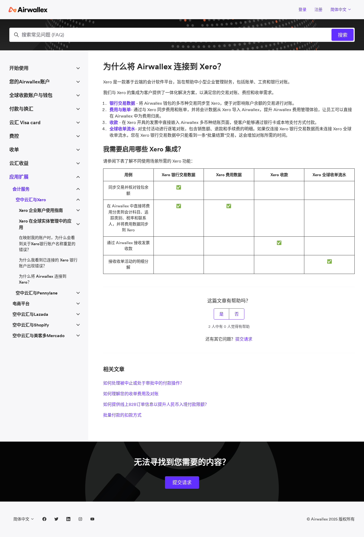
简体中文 (338, 9)
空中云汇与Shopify (31, 325)
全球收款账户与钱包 (30, 95)
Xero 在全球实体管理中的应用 (45, 224)
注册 (318, 9)
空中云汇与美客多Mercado (38, 335)
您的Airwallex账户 (29, 82)
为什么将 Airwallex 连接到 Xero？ (42, 279)
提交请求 (243, 339)
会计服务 (21, 189)
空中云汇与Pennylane (37, 293)
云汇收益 (19, 163)
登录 (302, 9)
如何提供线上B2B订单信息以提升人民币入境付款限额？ (156, 404)
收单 (14, 150)
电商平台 (21, 303)
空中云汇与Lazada (30, 314)
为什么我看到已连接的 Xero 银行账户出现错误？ (48, 263)
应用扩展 (19, 177)
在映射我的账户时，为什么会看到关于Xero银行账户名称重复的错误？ (47, 243)
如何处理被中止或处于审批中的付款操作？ (143, 383)
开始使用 (19, 68)
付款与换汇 (21, 109)
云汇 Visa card (25, 122)
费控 (14, 136)
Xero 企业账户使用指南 (41, 210)
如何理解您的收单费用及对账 (131, 393)
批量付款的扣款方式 (122, 415)
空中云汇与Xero (31, 199)
